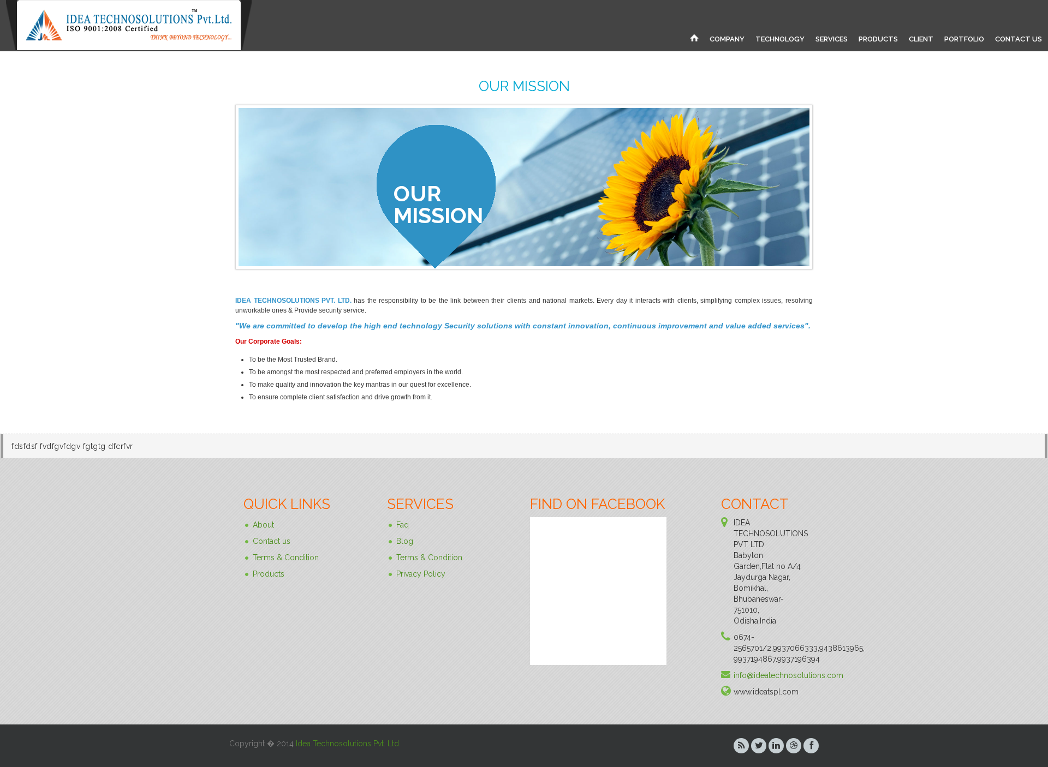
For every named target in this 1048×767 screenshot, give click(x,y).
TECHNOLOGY (780, 39)
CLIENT (921, 39)
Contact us (271, 541)
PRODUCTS (878, 39)
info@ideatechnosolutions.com (788, 675)
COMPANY (727, 39)
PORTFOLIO (964, 39)
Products (268, 574)
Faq (402, 524)
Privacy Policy (420, 574)
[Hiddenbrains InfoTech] (694, 37)
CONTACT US (1018, 39)
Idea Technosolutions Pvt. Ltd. (348, 743)
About (263, 524)
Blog (404, 541)
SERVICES (831, 39)
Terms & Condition (286, 557)
